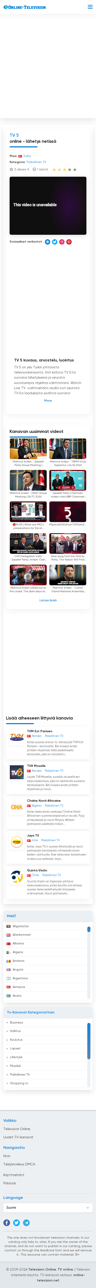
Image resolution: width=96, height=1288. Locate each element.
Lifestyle (16, 1057)
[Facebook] (6, 1222)
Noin (6, 1156)
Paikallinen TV (20, 1074)
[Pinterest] (69, 242)
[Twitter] (54, 242)
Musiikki (15, 1066)
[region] (48, 962)
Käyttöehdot (13, 1175)
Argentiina (20, 978)
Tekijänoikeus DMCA (19, 1164)
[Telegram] (26, 1222)
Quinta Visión (37, 870)
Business (16, 1022)
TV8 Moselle (36, 766)
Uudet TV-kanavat (18, 1137)
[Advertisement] (48, 67)
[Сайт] (47, 242)
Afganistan (21, 926)
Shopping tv (19, 1083)
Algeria (18, 952)
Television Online (16, 1129)
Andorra (18, 961)
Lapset (15, 1048)
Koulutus (16, 1039)
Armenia (19, 987)
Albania (18, 943)
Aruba (17, 995)
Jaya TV (33, 835)
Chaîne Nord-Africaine (44, 800)
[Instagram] (62, 242)
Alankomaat (22, 934)
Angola (18, 969)
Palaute (9, 1183)
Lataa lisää (48, 600)
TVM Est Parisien (39, 731)
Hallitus (15, 1031)
